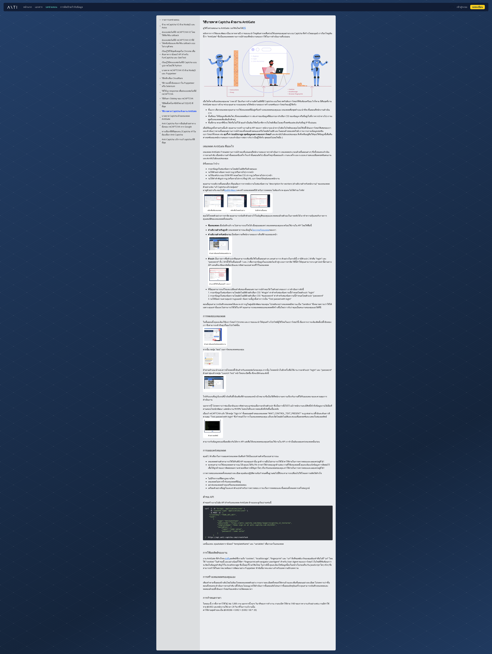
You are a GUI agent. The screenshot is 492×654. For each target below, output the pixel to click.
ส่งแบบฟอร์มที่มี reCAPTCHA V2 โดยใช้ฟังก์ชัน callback (178, 34)
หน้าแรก (27, 6)
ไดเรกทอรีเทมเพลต (260, 230)
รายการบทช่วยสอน (170, 19)
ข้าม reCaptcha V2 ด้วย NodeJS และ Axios (178, 26)
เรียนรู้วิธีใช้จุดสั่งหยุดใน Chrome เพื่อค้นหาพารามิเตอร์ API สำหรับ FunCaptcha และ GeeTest (178, 54)
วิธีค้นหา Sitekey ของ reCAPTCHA (177, 98)
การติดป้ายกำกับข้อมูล (71, 6)
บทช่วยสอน (51, 6)
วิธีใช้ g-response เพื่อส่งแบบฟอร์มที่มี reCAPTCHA (179, 92)
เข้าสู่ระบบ (462, 6)
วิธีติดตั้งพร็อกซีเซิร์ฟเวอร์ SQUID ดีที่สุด (177, 105)
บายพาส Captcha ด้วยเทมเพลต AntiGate (176, 117)
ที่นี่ (244, 28)
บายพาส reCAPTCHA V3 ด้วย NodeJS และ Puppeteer (179, 72)
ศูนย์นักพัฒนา (230, 190)
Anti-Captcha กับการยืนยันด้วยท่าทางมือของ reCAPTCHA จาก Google (179, 125)
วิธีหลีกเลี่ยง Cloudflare (172, 78)
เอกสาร (39, 6)
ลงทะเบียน (477, 6)
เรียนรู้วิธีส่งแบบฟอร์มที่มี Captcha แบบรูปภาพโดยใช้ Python (179, 64)
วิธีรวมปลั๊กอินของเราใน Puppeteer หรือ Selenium (178, 85)
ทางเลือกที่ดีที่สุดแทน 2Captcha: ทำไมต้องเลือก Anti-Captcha (179, 133)
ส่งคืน (227, 558)
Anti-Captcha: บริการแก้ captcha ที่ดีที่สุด (178, 141)
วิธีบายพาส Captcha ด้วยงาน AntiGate (179, 111)
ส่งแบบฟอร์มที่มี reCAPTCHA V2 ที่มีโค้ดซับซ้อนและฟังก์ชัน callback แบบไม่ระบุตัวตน (178, 43)
